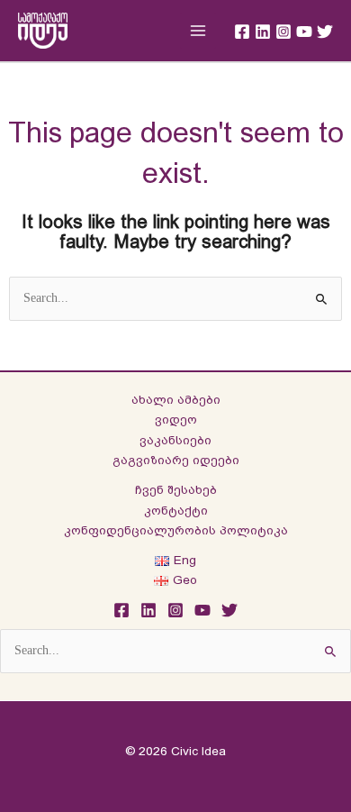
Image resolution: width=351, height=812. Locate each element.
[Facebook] (242, 31)
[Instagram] (283, 31)
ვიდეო (176, 419)
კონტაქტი (176, 510)
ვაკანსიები (176, 440)
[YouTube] (304, 31)
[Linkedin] (263, 31)
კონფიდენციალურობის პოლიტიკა (176, 530)
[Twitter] (325, 31)
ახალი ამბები (175, 399)
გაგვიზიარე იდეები (175, 460)
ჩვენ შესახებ (176, 490)
